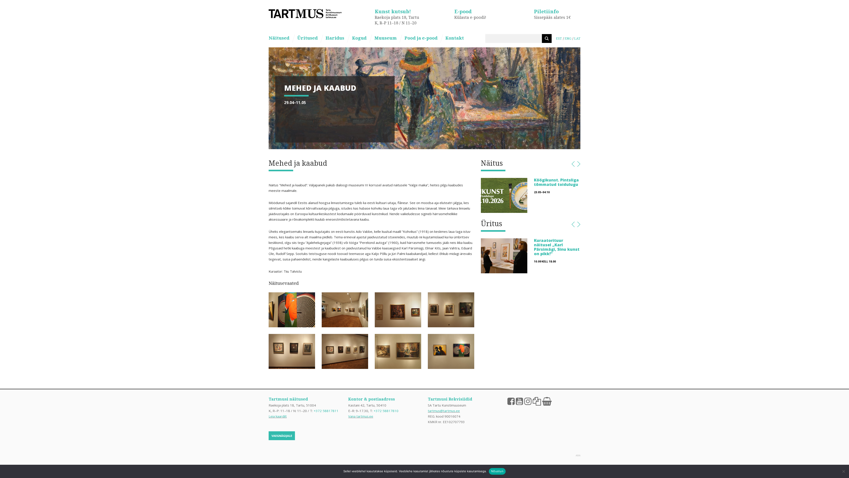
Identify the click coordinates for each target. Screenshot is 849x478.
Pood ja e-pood (421, 38)
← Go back (573, 164)
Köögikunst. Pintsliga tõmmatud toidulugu (556, 182)
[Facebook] (511, 401)
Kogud (359, 38)
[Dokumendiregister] (537, 401)
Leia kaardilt (278, 416)
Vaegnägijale (282, 436)
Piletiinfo (546, 11)
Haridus (334, 38)
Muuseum (385, 38)
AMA (578, 455)
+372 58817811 (326, 411)
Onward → (578, 164)
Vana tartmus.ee (360, 416)
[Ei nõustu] (843, 471)
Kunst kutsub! (393, 11)
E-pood (463, 11)
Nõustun (497, 471)
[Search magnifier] (547, 38)
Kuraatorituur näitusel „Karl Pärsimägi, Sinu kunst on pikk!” (556, 247)
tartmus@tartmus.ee (444, 411)
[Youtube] (519, 401)
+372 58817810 (386, 411)
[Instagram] (528, 401)
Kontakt (454, 38)
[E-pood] (547, 401)
